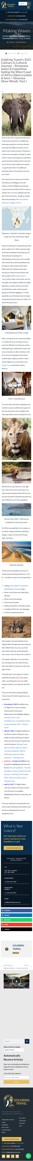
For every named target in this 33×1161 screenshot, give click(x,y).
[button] (16, 910)
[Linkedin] (17, 1156)
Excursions (22, 1123)
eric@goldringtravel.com (12, 902)
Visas (20, 1125)
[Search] (29, 3)
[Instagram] (12, 1156)
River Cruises (5, 1127)
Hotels (3, 1132)
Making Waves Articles (8, 1119)
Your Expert (22, 1118)
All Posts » (16, 953)
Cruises (4, 1122)
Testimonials (22, 1120)
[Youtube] (8, 1156)
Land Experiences (6, 1130)
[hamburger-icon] (28, 7)
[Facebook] (3, 1156)
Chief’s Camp (6, 365)
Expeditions (5, 1125)
